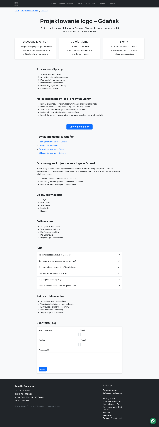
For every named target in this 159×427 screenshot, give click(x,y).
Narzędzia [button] (90, 4)
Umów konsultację (79, 126)
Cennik (102, 4)
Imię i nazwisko (45, 330)
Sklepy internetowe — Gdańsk (52, 153)
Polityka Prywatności (112, 418)
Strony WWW (109, 398)
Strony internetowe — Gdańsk (52, 149)
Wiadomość (44, 350)
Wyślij (42, 369)
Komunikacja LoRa (111, 404)
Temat (83, 340)
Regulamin (107, 415)
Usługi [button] (79, 4)
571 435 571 (23, 400)
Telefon (42, 340)
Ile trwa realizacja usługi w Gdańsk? (55, 255)
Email (82, 330)
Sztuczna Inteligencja (112, 393)
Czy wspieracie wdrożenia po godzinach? (57, 286)
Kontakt (111, 4)
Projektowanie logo (29, 11)
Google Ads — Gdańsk (49, 145)
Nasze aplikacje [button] (66, 4)
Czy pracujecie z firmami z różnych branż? (58, 267)
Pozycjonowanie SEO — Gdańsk (53, 142)
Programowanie (110, 390)
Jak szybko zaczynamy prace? (53, 273)
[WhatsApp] (153, 421)
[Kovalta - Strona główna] (16, 4)
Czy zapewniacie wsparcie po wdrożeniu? (57, 261)
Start (53, 4)
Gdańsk (44, 11)
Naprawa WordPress (112, 401)
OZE (105, 396)
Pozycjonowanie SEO (112, 407)
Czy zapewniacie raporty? (50, 279)
